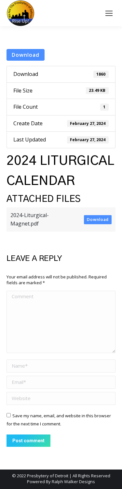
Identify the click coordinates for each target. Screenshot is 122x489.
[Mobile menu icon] (108, 13)
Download (25, 54)
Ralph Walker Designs (73, 481)
